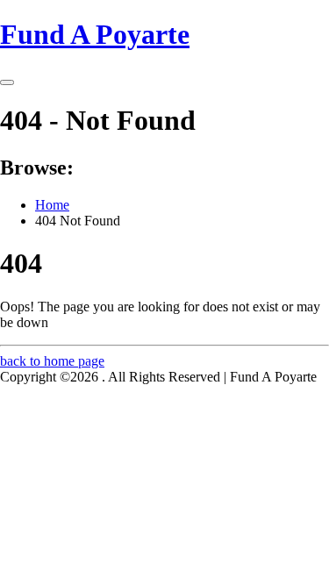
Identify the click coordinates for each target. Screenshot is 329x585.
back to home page (52, 360)
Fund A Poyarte (95, 34)
